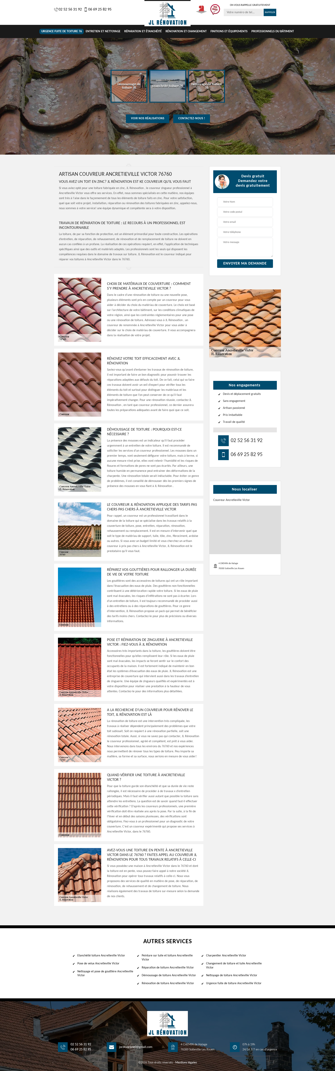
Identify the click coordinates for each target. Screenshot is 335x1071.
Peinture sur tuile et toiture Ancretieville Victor (167, 957)
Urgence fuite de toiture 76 (61, 31)
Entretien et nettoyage (103, 31)
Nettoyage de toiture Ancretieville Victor (231, 975)
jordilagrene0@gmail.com (135, 1047)
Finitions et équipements (229, 31)
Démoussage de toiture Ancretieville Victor (169, 975)
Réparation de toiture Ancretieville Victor (168, 967)
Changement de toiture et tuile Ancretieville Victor (234, 965)
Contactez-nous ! (191, 118)
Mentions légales (186, 1062)
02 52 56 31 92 (70, 9)
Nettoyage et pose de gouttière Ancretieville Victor (105, 973)
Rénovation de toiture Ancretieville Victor (168, 983)
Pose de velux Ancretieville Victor (98, 963)
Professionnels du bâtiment (272, 31)
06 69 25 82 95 (99, 9)
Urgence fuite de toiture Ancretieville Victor (234, 983)
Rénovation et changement (186, 31)
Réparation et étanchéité (143, 31)
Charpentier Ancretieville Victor (226, 955)
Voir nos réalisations (147, 118)
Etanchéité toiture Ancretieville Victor (101, 955)
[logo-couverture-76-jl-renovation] (167, 13)
